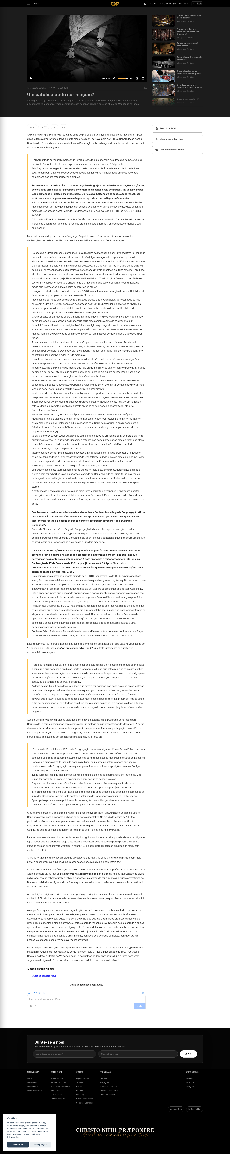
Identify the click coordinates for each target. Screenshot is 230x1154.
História (79, 1091)
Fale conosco (56, 1095)
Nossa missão (57, 1078)
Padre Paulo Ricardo (59, 1082)
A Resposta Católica (37, 88)
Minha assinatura (34, 1091)
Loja (153, 3)
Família (79, 1087)
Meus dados (32, 1082)
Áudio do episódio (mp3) (44, 976)
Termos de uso (57, 1091)
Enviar (188, 1054)
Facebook (190, 1082)
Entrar (183, 3)
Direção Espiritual (107, 1095)
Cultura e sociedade (84, 1099)
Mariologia (80, 1095)
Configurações (40, 1145)
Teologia (79, 1082)
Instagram (190, 1087)
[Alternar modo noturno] (145, 3)
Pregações (104, 1082)
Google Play (196, 1109)
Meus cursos (32, 1087)
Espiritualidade (82, 1078)
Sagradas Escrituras (84, 1103)
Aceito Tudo (18, 1145)
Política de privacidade (60, 1087)
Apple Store (177, 1109)
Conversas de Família (109, 1091)
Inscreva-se (168, 3)
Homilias (103, 1078)
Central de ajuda (58, 1099)
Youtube (189, 1078)
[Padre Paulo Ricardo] (115, 4)
